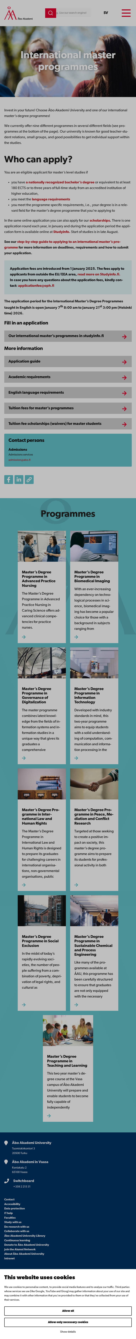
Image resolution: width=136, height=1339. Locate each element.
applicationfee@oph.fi (36, 286)
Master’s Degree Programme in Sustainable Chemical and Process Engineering (93, 946)
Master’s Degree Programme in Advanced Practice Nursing (38, 579)
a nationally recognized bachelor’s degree (59, 182)
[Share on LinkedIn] (19, 479)
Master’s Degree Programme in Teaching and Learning (67, 1061)
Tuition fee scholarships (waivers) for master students (54, 424)
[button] (29, 479)
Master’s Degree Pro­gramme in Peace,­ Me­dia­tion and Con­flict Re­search (93, 817)
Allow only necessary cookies (68, 1322)
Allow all (68, 1311)
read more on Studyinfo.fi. (98, 274)
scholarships (100, 221)
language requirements (51, 199)
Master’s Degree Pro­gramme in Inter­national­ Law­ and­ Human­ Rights (40, 817)
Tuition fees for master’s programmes (41, 408)
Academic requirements (29, 377)
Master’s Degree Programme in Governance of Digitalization (36, 696)
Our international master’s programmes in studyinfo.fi (56, 336)
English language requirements (36, 393)
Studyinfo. (61, 232)
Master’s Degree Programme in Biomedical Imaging (92, 576)
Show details (68, 1332)
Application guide (24, 361)
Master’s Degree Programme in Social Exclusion (40, 941)
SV (106, 13)
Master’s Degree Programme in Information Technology (89, 696)
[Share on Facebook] (8, 479)
